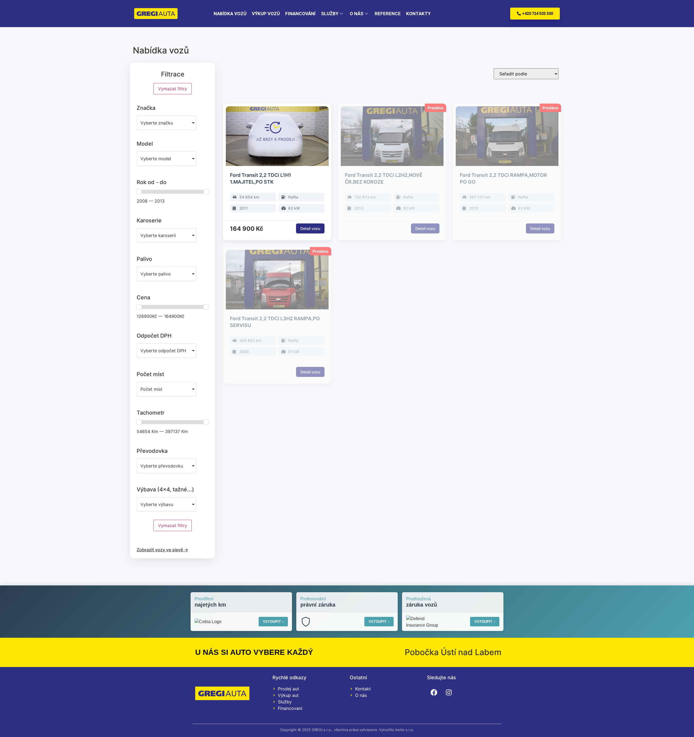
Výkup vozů (266, 13)
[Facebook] (434, 692)
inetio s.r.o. (404, 730)
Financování (300, 13)
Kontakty (418, 13)
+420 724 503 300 (537, 13)
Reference (388, 13)
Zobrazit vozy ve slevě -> (162, 549)
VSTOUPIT (273, 622)
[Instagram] (448, 692)
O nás (356, 13)
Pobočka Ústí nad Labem (453, 652)
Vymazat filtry (172, 88)
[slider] (139, 191)
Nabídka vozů (230, 13)
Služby (329, 13)
